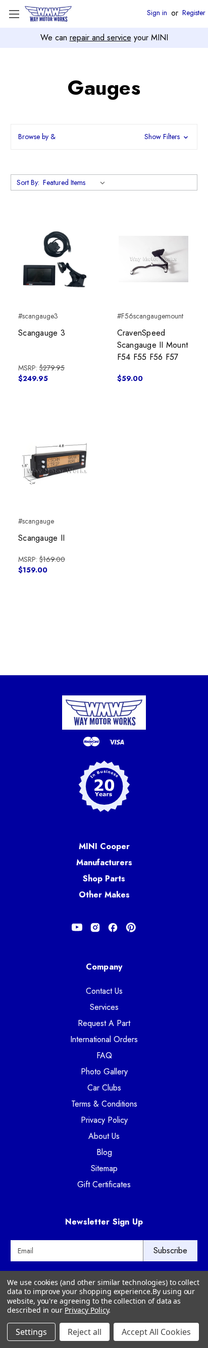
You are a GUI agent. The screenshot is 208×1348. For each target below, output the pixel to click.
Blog (104, 1152)
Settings (31, 1331)
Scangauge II (41, 538)
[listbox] (76, 182)
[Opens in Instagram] (95, 927)
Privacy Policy (104, 1120)
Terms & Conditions (104, 1104)
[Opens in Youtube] (77, 927)
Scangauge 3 (41, 333)
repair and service (100, 37)
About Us (104, 1136)
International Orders (104, 1039)
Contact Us (104, 991)
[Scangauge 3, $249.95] (55, 259)
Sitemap (104, 1168)
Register (193, 13)
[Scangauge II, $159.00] (55, 464)
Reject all (84, 1331)
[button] (104, 137)
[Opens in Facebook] (113, 927)
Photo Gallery (104, 1071)
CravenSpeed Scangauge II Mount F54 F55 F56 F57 (152, 345)
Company (104, 967)
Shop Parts (104, 878)
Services (104, 1007)
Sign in (157, 13)
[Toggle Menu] (14, 14)
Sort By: (28, 182)
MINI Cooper (104, 846)
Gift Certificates (104, 1184)
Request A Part (104, 1023)
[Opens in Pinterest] (131, 927)
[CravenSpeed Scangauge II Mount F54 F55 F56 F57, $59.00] (154, 259)
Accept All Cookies (156, 1331)
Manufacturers (104, 862)
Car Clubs (104, 1088)
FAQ (104, 1055)
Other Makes (104, 895)
